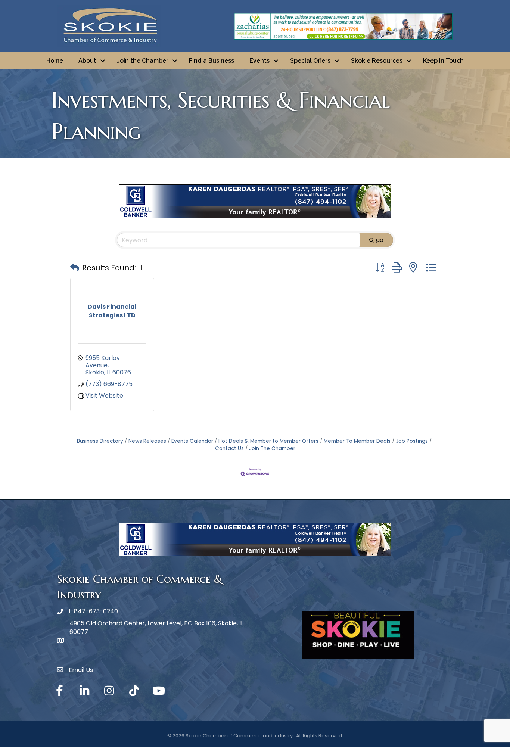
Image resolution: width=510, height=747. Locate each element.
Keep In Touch (443, 60)
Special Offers (310, 60)
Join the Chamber (142, 60)
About (87, 60)
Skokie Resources (376, 60)
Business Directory (100, 441)
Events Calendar (192, 441)
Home (54, 60)
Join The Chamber (272, 448)
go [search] (379, 240)
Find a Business (211, 60)
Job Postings (412, 441)
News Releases (147, 441)
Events (259, 60)
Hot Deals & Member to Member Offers (268, 441)
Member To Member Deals (357, 441)
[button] (74, 267)
